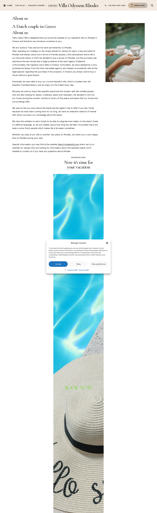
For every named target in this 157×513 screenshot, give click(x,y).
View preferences (99, 264)
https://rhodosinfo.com (68, 144)
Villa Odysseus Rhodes (78, 5)
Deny (78, 264)
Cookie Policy (72, 270)
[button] (107, 243)
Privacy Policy (83, 270)
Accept (58, 264)
